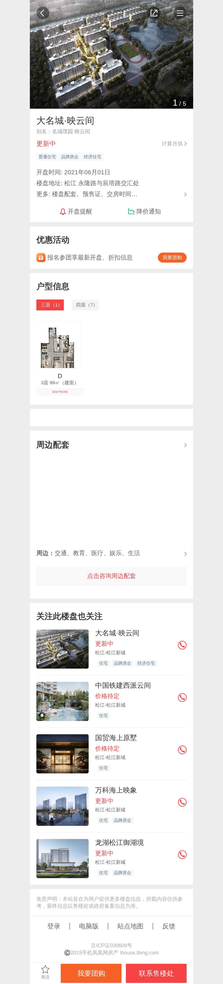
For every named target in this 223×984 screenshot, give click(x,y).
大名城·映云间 (117, 633)
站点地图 (130, 926)
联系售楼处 (156, 973)
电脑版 (89, 926)
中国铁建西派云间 (123, 685)
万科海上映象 (116, 790)
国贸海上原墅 (116, 738)
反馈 (168, 926)
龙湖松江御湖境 (119, 842)
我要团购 (172, 257)
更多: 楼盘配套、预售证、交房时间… (86, 193)
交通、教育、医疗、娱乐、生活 (88, 553)
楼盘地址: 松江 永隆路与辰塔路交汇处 (87, 183)
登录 (53, 926)
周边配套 (52, 444)
